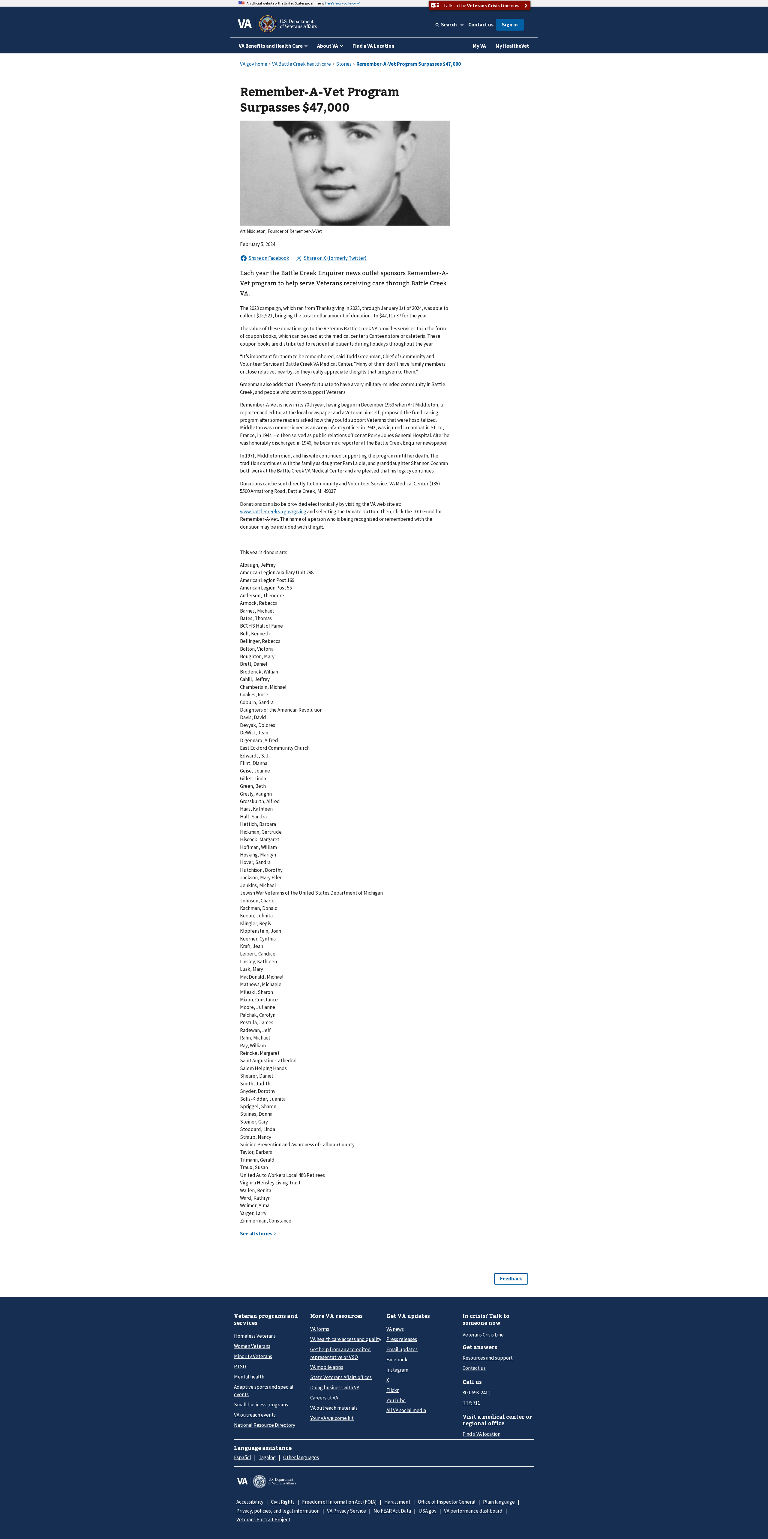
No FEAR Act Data (392, 1511)
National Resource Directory (264, 1425)
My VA (479, 46)
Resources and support (488, 1357)
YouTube (396, 1400)
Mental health (249, 1376)
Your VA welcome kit (332, 1418)
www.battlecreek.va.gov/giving (273, 511)
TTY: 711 (471, 1403)
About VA (327, 46)
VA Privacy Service (346, 1511)
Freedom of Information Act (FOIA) (339, 1501)
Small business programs (261, 1404)
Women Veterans (252, 1346)
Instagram (397, 1369)
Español (242, 1457)
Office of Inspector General (447, 1501)
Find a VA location (481, 1434)
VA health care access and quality (345, 1339)
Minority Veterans (253, 1356)
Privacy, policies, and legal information (278, 1511)
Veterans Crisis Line (483, 1334)
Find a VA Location (373, 46)
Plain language (499, 1501)
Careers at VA (324, 1397)
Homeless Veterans (255, 1336)
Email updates (402, 1349)
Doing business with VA (334, 1387)
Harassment (397, 1501)
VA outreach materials (334, 1408)
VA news (395, 1329)
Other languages (301, 1457)
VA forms (319, 1329)
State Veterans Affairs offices (341, 1377)
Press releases (401, 1339)
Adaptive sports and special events (263, 1391)
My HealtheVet (512, 46)
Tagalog (267, 1457)
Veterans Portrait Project (263, 1519)
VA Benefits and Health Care (271, 46)
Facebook (396, 1359)
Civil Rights (283, 1501)
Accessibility (249, 1501)
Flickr (392, 1390)
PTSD (240, 1366)
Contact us (481, 24)
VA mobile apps (326, 1367)
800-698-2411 (476, 1392)
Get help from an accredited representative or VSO (340, 1353)
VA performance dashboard (473, 1511)
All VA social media (406, 1410)
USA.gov (427, 1511)
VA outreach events (255, 1415)
